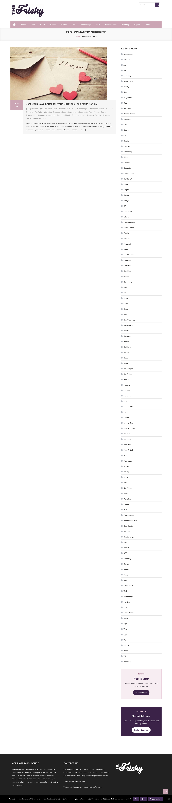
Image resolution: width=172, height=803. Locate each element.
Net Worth (128, 488)
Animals (127, 60)
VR (125, 656)
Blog (125, 103)
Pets (125, 510)
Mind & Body (129, 450)
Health (42, 25)
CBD (125, 135)
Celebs (53, 25)
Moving (126, 472)
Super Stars (128, 586)
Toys (125, 624)
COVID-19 (128, 179)
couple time (103, 109)
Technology (128, 597)
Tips (125, 607)
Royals (137, 25)
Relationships (86, 25)
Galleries (127, 266)
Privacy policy (155, 799)
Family (126, 233)
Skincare (127, 564)
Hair (125, 314)
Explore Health (141, 693)
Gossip (126, 298)
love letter (72, 112)
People (126, 504)
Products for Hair (130, 521)
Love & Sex (128, 423)
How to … (127, 380)
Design (126, 201)
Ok (136, 799)
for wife (38, 112)
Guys (126, 309)
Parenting (125, 25)
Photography (129, 515)
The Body (127, 602)
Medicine (127, 445)
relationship (31, 115)
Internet (127, 390)
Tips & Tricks (129, 613)
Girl (125, 293)
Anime (126, 65)
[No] (169, 799)
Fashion (127, 239)
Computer (127, 168)
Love (74, 25)
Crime (126, 184)
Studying (127, 575)
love (64, 112)
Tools (126, 618)
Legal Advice (129, 407)
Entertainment (110, 25)
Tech (125, 591)
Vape (126, 640)
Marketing (127, 439)
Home (23, 25)
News (33, 25)
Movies (64, 25)
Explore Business (141, 730)
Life (125, 412)
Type (125, 634)
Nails (125, 483)
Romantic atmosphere (46, 115)
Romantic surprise (94, 115)
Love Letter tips (85, 112)
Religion (127, 542)
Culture (126, 195)
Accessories (128, 54)
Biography (128, 97)
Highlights (127, 347)
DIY (125, 206)
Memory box (99, 112)
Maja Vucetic (33, 109)
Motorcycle (128, 461)
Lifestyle (127, 418)
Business (127, 108)
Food (126, 249)
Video (126, 651)
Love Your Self (129, 428)
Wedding (127, 662)
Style (98, 25)
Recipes (127, 531)
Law (125, 401)
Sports (126, 569)
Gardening (128, 282)
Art (125, 70)
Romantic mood (63, 115)
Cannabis (127, 119)
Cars (125, 125)
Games (126, 276)
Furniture (127, 260)
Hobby (126, 358)
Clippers (127, 157)
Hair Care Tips (129, 320)
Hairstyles (127, 336)
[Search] (157, 5)
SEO (125, 553)
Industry (127, 385)
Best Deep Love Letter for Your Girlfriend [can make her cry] (62, 104)
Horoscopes (128, 369)
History (126, 352)
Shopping (127, 559)
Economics (128, 211)
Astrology (127, 76)
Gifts (125, 287)
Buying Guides (129, 114)
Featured (127, 244)
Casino (126, 130)
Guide (126, 304)
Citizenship (128, 152)
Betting (126, 92)
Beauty (126, 87)
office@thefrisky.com (77, 781)
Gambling (127, 271)
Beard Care (128, 81)
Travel (147, 25)
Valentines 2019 (39, 118)
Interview (127, 396)
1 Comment (47, 109)
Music (126, 477)
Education (127, 217)
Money (126, 455)
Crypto (126, 190)
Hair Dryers (128, 325)
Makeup (127, 434)
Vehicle (126, 645)
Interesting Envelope (52, 112)
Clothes (127, 163)
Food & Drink (129, 255)
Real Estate (128, 526)
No (143, 799)
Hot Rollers (128, 374)
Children (127, 146)
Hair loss (127, 331)
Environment (129, 228)
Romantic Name (78, 115)
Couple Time (69, 109)
